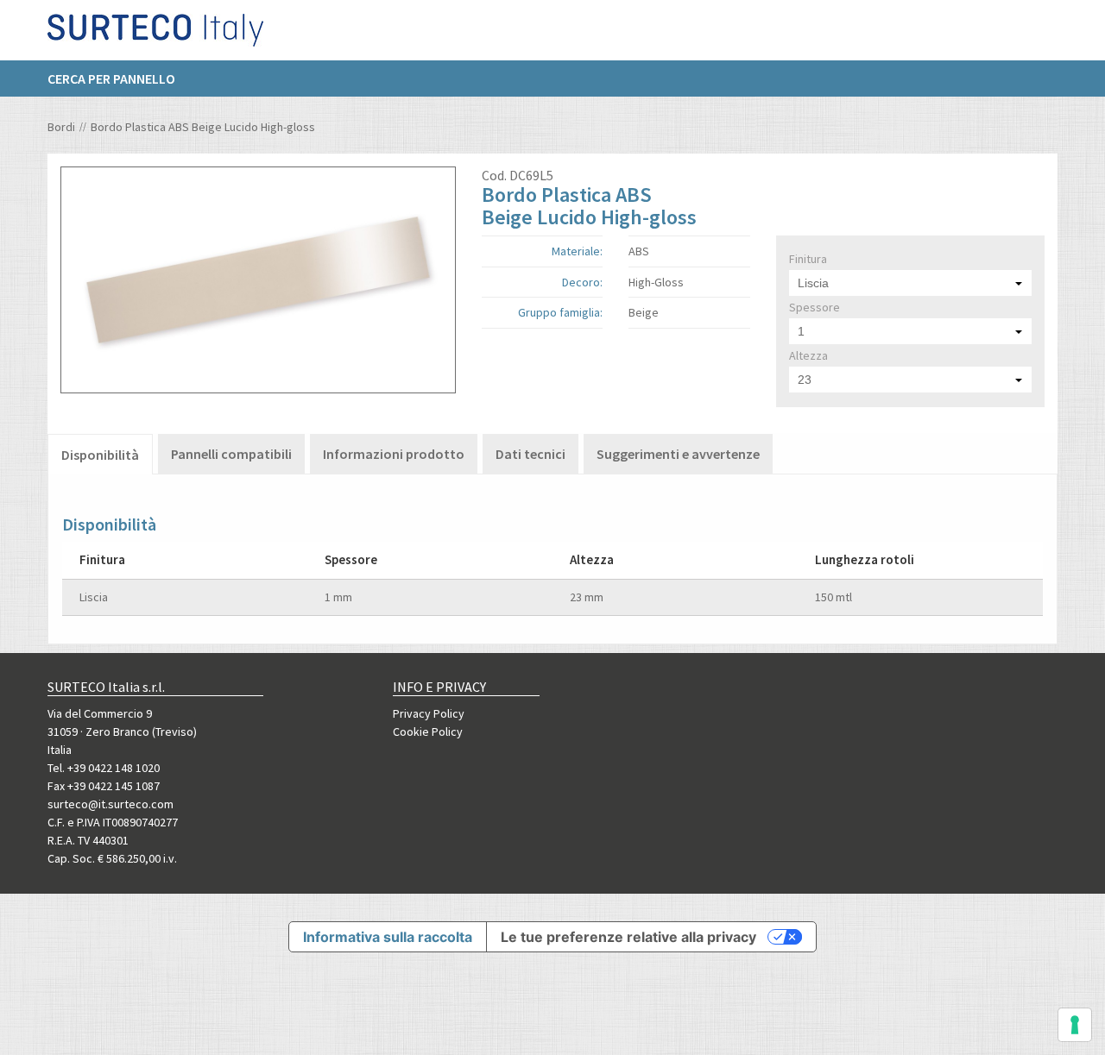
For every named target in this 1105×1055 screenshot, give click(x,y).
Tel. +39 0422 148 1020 (103, 768)
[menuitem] (120, 78)
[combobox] (910, 283)
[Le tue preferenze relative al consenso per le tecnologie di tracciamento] (1074, 1024)
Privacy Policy (428, 713)
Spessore (814, 307)
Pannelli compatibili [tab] (231, 453)
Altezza (808, 355)
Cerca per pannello (111, 78)
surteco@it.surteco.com (110, 804)
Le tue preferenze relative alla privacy (628, 936)
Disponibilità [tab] (100, 454)
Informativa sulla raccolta (387, 936)
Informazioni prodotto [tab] (393, 453)
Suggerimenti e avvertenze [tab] (678, 453)
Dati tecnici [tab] (530, 453)
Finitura (808, 259)
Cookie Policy (428, 731)
